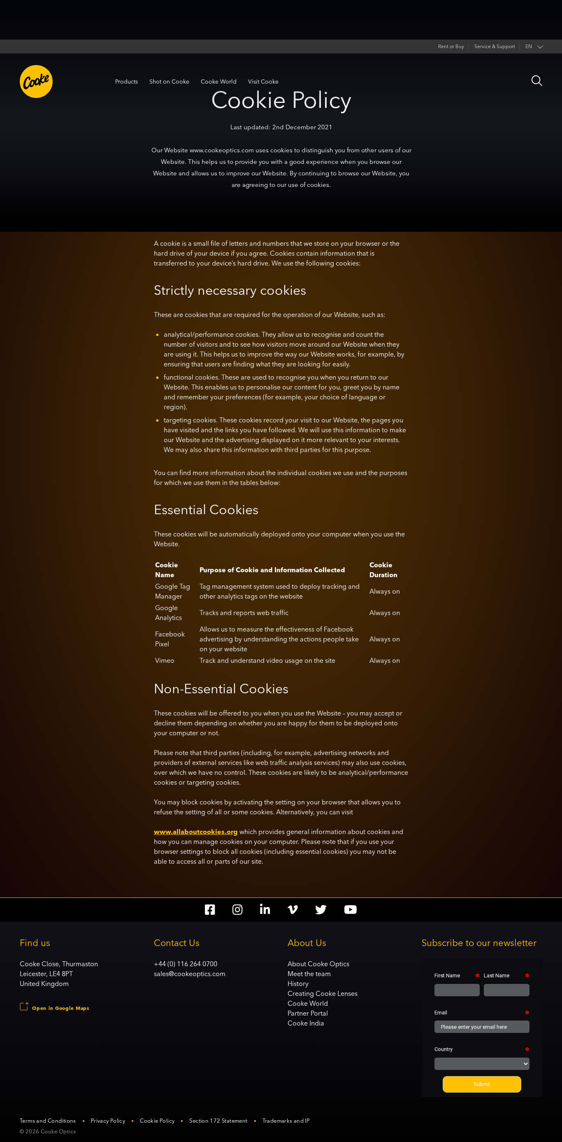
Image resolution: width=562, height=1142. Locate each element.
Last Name (496, 975)
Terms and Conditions (48, 1120)
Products (126, 81)
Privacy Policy (108, 1120)
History (298, 983)
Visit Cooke (263, 81)
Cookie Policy (157, 1120)
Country (443, 1049)
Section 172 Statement (218, 1120)
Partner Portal (308, 1013)
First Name (447, 975)
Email (440, 1012)
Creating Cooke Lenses (323, 993)
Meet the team (309, 974)
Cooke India (306, 1023)
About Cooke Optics (318, 964)
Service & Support (494, 46)
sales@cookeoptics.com (189, 974)
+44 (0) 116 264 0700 (185, 964)
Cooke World (219, 81)
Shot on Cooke (169, 81)
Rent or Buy (451, 46)
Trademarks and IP (286, 1120)
